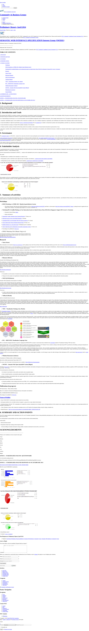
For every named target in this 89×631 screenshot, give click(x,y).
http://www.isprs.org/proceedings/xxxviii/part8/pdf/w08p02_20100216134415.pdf (24, 409)
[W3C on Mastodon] (4, 616)
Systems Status (5, 611)
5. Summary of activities (5, 62)
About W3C (4, 601)
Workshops (7, 65)
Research (7, 71)
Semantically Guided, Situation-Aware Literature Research (13, 216)
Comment (2, 552)
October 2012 (5, 575)
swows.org (6, 366)
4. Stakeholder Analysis (4, 60)
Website (1, 561)
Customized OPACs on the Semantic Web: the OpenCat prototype (15, 220)
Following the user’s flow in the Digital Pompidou (12, 218)
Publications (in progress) (10, 89)
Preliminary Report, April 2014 (13, 27)
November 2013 (5, 573)
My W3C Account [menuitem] (6, 6)
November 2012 (5, 574)
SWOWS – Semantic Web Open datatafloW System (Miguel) (17, 87)
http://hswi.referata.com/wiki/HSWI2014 (8, 237)
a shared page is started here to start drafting (34, 160)
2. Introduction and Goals (5, 56)
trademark (8, 619)
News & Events (5, 600)
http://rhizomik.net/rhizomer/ (5, 269)
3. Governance (3, 58)
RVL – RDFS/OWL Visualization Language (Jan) (15, 83)
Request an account (8, 629)
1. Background (3, 54)
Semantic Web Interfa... (6, 23)
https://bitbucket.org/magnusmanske (32, 362)
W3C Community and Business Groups (30, 37)
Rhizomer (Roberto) (9, 75)
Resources (4, 599)
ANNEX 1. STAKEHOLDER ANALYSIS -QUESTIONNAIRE (13, 98)
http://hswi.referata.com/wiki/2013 (38, 206)
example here (38, 122)
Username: (2, 624)
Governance (4, 582)
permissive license (15, 619)
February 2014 (5, 572)
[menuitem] (45, 8)
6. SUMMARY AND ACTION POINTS (8, 93)
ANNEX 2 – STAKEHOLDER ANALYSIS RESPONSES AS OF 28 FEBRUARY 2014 (17, 100)
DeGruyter (17, 228)
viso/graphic (52, 342)
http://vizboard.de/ (3, 306)
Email (1, 558)
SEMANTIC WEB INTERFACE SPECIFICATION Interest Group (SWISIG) (32, 40)
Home (3, 21)
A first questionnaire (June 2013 (6, 138)
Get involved (4, 597)
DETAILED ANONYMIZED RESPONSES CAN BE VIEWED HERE (14, 464)
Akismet (36, 554)
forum (32, 313)
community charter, (5, 135)
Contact (3, 605)
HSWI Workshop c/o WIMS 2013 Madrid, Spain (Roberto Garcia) (18, 67)
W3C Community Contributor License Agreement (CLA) (73, 36)
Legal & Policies (5, 609)
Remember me (4, 627)
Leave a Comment (8, 534)
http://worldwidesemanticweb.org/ (69, 244)
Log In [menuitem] (3, 5)
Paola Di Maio (3, 30)
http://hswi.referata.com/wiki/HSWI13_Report (64, 206)
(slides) (16, 212)
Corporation (4, 610)
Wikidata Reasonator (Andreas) (11, 85)
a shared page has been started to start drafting (43, 158)
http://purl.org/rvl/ (79, 352)
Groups (3, 596)
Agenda (3, 580)
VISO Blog (10, 318)
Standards (4, 595)
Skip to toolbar (3, 2)
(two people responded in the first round (46, 138)
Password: (18, 624)
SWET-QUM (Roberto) (10, 77)
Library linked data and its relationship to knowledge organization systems (16, 226)
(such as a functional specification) (26, 122)
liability (4, 619)
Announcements (5, 581)
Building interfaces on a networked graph (10, 224)
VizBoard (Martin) (9, 79)
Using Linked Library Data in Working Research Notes (13, 222)
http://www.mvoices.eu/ (17, 244)
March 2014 (4, 571)
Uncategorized (5, 583)
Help (3, 607)
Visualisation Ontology (6, 311)
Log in (1, 629)
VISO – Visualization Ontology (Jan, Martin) (14, 81)
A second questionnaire (51, 139)
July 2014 (4, 570)
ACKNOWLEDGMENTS (5, 96)
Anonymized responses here (5, 140)
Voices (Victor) (8, 73)
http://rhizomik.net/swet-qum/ (5, 288)
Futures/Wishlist (8, 91)
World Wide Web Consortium (13, 618)
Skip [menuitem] (3, 4)
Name (1, 556)
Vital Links (4, 585)
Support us (4, 608)
